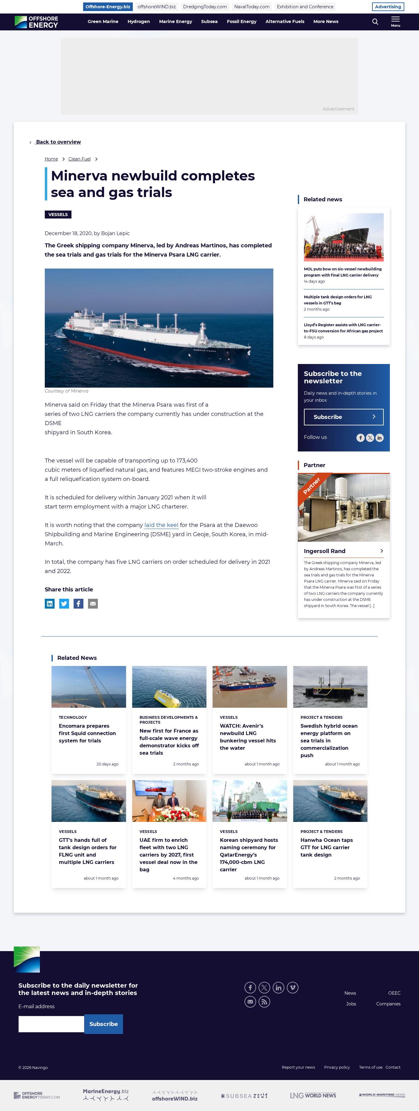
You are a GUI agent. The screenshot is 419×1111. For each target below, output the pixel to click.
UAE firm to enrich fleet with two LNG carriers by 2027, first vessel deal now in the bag (169, 855)
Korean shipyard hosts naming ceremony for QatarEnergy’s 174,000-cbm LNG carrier (249, 855)
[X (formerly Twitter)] (264, 987)
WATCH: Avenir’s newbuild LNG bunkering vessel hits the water (248, 737)
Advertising (388, 7)
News (350, 993)
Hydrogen (139, 21)
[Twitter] (370, 437)
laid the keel (161, 525)
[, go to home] (36, 22)
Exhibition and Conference (305, 7)
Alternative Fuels (285, 21)
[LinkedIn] (379, 437)
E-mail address (36, 1006)
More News (325, 21)
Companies (388, 1004)
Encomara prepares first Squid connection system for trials (87, 733)
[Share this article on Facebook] (78, 604)
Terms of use (370, 1067)
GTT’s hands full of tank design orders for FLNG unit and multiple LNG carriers (88, 851)
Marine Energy (175, 21)
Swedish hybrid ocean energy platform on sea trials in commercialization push (329, 740)
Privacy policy (337, 1067)
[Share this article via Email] (93, 604)
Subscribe (328, 416)
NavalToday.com (252, 7)
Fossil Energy (241, 21)
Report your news (298, 1067)
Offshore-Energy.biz (108, 7)
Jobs (351, 1004)
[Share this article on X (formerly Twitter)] (64, 604)
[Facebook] (360, 437)
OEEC (394, 993)
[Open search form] (375, 22)
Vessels (58, 214)
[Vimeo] (292, 987)
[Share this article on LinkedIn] (50, 604)
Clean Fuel (79, 159)
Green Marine (103, 21)
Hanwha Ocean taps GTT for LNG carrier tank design (327, 847)
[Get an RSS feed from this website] (264, 1002)
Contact (393, 1067)
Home (51, 159)
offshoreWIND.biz (157, 7)
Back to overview (58, 142)
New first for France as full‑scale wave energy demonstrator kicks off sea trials (169, 742)
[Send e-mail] (250, 1002)
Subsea (209, 21)
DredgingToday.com (205, 7)
